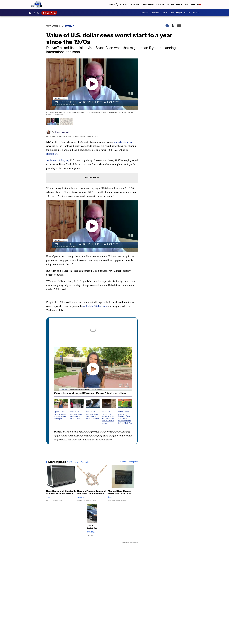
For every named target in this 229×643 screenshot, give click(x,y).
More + (196, 12)
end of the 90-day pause (95, 306)
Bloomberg (52, 153)
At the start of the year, (57, 160)
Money (164, 12)
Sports (160, 4)
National (135, 4)
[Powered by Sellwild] (134, 543)
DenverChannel (38, 13)
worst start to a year (123, 141)
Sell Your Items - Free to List (78, 462)
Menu (112, 4)
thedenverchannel (34, 13)
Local (124, 4)
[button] (61, 409)
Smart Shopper (176, 12)
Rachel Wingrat (62, 132)
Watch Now (191, 4)
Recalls (187, 12)
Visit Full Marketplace (129, 462)
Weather (148, 4)
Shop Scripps (174, 4)
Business (145, 12)
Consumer (155, 12)
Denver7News (30, 13)
